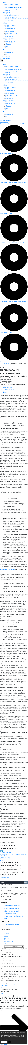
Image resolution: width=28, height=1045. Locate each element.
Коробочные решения (11, 17)
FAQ (6, 54)
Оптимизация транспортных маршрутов (15, 925)
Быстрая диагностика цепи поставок (14, 915)
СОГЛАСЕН (3, 1041)
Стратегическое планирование (12, 906)
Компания (6, 931)
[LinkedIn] (3, 851)
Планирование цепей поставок (13, 7)
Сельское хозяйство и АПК (12, 30)
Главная (3, 363)
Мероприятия (9, 52)
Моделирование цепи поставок (12, 910)
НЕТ (9, 1041)
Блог (6, 51)
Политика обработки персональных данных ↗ (11, 1039)
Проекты (7, 39)
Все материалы (5, 877)
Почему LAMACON (8, 43)
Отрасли (5, 23)
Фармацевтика (9, 36)
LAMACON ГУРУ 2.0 (8, 12)
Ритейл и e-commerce (11, 25)
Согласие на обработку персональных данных (13, 968)
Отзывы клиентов (10, 41)
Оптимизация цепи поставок (11, 911)
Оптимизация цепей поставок (13, 5)
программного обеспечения (7, 569)
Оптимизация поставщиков (11, 924)
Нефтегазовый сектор (11, 33)
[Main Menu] (1, 60)
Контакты (8, 46)
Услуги (4, 2)
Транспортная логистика (9, 391)
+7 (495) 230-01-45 (5, 57)
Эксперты (8, 44)
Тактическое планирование (11, 908)
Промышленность (10, 31)
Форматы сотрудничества (10, 22)
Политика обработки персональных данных (13, 966)
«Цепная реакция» (9, 940)
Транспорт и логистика (11, 35)
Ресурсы (5, 49)
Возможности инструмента (12, 15)
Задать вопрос (4, 122)
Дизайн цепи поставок (10, 913)
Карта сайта (4, 985)
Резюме (5, 392)
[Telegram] (1, 851)
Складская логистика (8, 389)
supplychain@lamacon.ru (6, 58)
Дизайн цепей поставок (11, 4)
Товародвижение (7, 387)
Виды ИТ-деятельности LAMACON (10, 980)
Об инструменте (9, 14)
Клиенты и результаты (9, 38)
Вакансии (8, 47)
